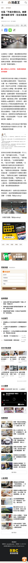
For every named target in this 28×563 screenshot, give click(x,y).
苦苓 (21, 244)
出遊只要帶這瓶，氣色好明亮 (22, 358)
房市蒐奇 (8, 8)
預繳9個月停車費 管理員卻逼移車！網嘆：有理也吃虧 (14, 307)
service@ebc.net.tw (10, 544)
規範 (16, 244)
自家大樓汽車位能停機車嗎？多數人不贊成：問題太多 (14, 303)
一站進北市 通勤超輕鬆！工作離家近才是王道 (14, 327)
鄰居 (12, 244)
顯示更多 (14, 472)
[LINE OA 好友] (14, 257)
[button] (25, 410)
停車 (7, 244)
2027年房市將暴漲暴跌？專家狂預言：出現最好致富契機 (5, 358)
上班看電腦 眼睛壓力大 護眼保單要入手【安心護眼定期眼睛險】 (5, 373)
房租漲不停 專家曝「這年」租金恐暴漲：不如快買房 (14, 373)
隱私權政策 (14, 541)
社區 (3, 244)
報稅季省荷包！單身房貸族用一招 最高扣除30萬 (14, 358)
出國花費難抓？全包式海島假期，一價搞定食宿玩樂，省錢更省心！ (22, 373)
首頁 (2, 8)
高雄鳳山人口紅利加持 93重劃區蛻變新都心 (15, 323)
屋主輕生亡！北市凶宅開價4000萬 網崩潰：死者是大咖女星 (15, 332)
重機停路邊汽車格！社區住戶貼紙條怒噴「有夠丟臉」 (14, 312)
